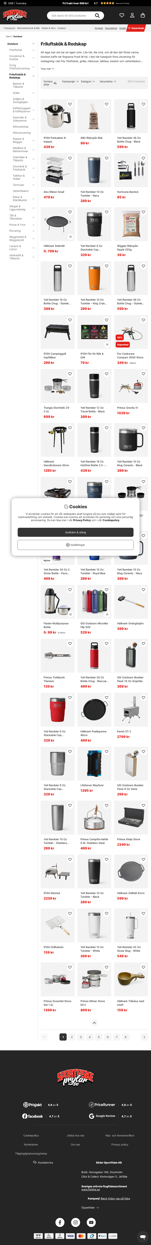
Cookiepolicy (111, 520)
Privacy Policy (82, 520)
